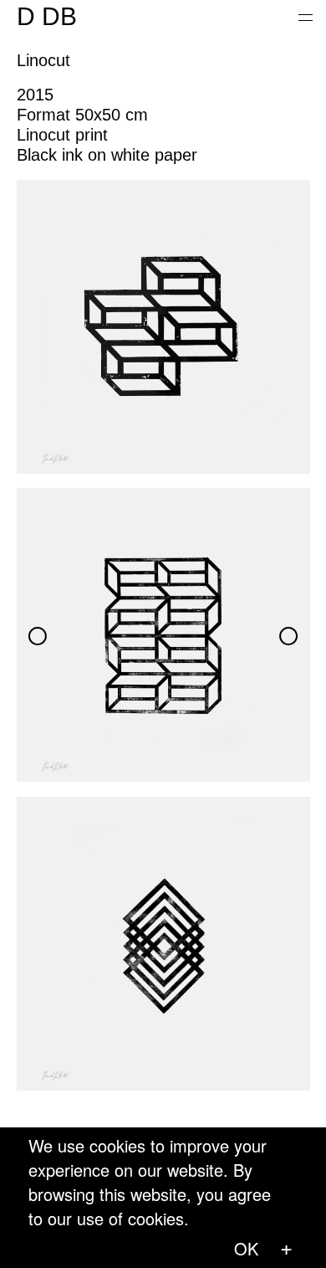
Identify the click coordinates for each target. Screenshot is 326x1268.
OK (246, 1248)
